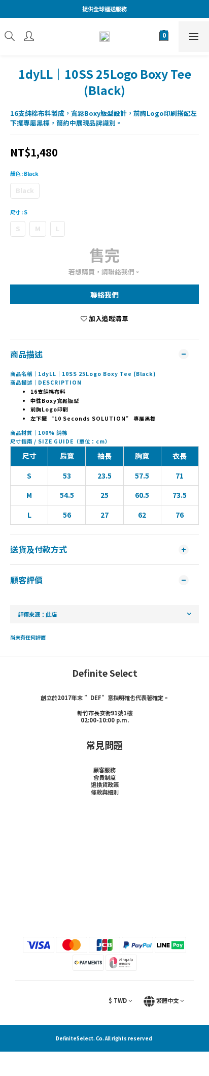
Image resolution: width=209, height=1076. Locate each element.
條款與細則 (105, 792)
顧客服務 (104, 770)
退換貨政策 (105, 784)
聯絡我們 (104, 295)
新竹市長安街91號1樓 (104, 713)
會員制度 (104, 777)
